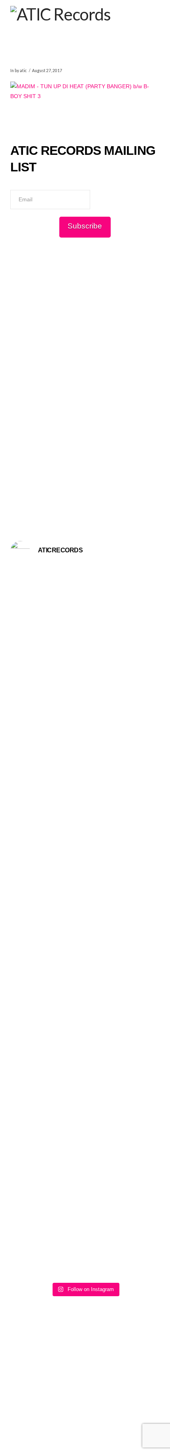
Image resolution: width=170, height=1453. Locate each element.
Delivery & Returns (58, 1423)
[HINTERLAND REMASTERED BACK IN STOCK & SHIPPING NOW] (85, 1216)
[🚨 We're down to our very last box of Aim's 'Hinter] (85, 696)
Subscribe (85, 226)
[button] (154, 11)
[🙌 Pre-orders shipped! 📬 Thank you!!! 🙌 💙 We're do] (85, 916)
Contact (69, 1418)
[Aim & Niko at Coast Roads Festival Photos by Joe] (85, 580)
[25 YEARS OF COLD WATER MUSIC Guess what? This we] (85, 1054)
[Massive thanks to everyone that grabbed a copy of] (85, 832)
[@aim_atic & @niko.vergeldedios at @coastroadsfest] (85, 603)
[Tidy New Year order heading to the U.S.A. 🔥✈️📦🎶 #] (85, 754)
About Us (39, 1418)
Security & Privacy (112, 1423)
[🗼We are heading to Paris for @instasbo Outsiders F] (85, 642)
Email (17, 184)
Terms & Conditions (111, 1418)
